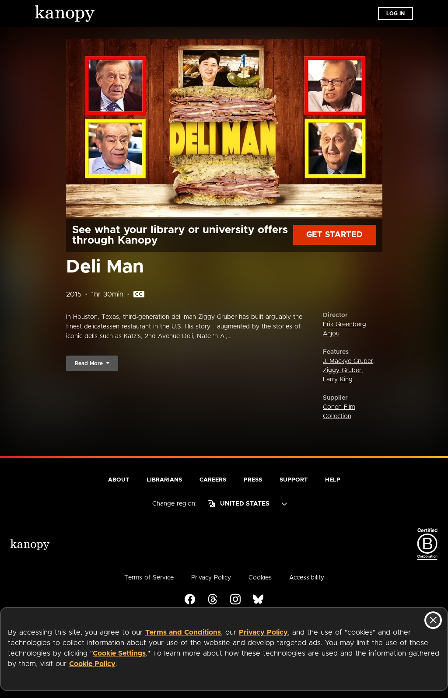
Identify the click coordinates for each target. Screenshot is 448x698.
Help (332, 480)
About (118, 480)
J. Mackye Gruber (348, 361)
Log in (395, 13)
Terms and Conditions (183, 632)
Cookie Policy (92, 663)
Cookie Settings (119, 653)
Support (294, 480)
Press (253, 480)
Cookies (260, 578)
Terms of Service (149, 578)
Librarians (164, 480)
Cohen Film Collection (339, 411)
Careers (213, 480)
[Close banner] (433, 620)
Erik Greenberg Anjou (344, 329)
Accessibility (306, 578)
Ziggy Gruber (342, 370)
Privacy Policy (263, 632)
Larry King (338, 380)
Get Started (334, 235)
